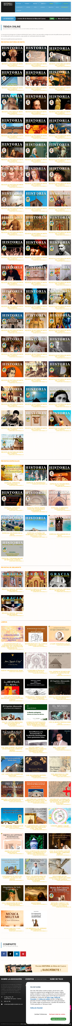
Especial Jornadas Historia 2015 (12, 483)
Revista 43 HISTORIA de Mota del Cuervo (12, 405)
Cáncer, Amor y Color (60, 826)
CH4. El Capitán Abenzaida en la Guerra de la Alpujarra (12, 723)
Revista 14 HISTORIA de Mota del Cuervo (36, 160)
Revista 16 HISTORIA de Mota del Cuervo (12, 185)
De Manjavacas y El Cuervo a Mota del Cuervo (36, 644)
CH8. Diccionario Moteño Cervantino (36, 776)
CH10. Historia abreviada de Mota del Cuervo (12, 826)
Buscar (66, 3)
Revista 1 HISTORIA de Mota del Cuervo (12, 64)
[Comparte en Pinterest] (23, 954)
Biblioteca (51, 7)
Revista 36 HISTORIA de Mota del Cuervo (60, 331)
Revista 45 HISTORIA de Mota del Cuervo (60, 405)
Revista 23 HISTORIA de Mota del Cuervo (36, 234)
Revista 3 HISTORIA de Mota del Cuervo (59, 64)
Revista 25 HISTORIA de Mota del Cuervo (12, 258)
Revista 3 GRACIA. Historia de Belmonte (59, 589)
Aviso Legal (23, 1024)
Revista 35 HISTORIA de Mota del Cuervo (36, 331)
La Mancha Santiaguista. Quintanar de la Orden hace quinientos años (36, 723)
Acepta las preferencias (58, 1019)
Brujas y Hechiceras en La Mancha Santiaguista (12, 800)
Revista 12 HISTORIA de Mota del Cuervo (60, 136)
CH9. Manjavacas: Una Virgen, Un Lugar (59, 775)
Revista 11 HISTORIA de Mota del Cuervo (36, 136)
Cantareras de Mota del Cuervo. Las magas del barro (12, 878)
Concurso (58, 3)
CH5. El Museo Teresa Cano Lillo (60, 722)
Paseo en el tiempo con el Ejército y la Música (36, 697)
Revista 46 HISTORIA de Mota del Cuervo (12, 429)
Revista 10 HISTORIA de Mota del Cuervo (12, 136)
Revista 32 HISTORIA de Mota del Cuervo (36, 307)
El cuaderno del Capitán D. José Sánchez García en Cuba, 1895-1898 (36, 827)
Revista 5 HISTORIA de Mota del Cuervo (36, 88)
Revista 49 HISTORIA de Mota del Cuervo (12, 452)
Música (57, 7)
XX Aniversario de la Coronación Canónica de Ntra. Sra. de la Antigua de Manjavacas (12, 646)
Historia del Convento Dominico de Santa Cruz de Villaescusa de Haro (36, 801)
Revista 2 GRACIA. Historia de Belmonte (36, 589)
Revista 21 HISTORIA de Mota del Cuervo (60, 209)
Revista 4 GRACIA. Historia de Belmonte (12, 613)
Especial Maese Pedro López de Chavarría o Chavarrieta (36, 509)
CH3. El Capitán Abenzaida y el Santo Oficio (60, 697)
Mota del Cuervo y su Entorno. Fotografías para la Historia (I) (60, 904)
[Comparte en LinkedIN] (17, 954)
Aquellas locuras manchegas (12, 851)
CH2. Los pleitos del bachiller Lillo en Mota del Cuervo (12, 698)
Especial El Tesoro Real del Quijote (60, 484)
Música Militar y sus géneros (12, 929)
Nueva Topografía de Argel (12, 670)
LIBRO (39, 18)
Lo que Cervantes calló (60, 644)
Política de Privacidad (36, 1008)
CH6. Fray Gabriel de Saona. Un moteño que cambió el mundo (12, 749)
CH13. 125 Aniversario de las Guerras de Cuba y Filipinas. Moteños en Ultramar (36, 878)
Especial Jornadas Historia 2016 (12, 508)
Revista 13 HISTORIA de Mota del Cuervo (12, 160)
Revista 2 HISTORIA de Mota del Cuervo (36, 64)
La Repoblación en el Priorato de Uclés (36, 671)
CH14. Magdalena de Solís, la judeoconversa (12, 903)
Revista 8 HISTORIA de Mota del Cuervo (36, 112)
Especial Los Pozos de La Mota (12, 533)
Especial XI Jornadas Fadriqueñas (59, 508)
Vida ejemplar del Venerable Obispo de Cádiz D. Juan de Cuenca (60, 878)
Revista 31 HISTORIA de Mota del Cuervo (12, 307)
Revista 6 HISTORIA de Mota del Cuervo (59, 88)
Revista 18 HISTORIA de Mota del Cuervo (60, 184)
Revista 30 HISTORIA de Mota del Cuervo (60, 283)
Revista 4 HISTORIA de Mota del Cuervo (12, 88)
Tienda (51, 3)
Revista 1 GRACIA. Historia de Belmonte (12, 589)
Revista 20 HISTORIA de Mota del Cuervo (36, 209)
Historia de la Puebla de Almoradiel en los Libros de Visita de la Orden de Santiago (60, 801)
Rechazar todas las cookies (57, 1014)
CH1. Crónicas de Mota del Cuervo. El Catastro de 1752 (59, 673)
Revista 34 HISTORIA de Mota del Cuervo (12, 331)
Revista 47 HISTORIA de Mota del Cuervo (36, 429)
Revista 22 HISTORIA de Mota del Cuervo (12, 233)
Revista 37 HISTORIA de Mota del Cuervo (12, 355)
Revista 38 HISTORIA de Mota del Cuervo (36, 355)
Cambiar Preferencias (40, 1014)
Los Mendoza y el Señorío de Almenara (36, 929)
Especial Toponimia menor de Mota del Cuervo (12, 559)
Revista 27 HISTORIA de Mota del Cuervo (60, 259)
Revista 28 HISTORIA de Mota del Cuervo (12, 283)
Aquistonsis (36, 903)
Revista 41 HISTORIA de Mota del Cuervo (36, 380)
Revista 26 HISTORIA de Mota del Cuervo (36, 258)
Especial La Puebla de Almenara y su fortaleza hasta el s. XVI (36, 534)
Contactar (18, 10)
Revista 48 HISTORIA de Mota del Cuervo (60, 429)
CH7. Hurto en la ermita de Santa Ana (12, 775)
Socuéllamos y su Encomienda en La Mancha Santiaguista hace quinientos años (36, 749)
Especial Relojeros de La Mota (59, 534)
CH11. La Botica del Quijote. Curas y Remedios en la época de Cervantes (36, 852)
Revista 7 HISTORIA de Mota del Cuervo (12, 112)
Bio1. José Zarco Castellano (59, 748)
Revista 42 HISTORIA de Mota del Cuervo (60, 380)
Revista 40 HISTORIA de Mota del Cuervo (12, 381)
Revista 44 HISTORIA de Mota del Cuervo (36, 405)
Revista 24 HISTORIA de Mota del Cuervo (60, 233)
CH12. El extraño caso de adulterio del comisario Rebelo (60, 852)
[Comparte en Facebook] (4, 954)
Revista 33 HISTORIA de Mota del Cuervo (60, 307)
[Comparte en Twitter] (10, 954)
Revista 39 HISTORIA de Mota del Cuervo (60, 356)
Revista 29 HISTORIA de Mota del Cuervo (36, 283)
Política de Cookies (44, 999)
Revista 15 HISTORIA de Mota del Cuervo (60, 160)
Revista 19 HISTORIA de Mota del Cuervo (12, 209)
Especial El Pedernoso (36, 483)
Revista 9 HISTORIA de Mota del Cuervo (59, 112)
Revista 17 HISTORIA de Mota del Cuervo (36, 184)
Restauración (64, 7)
